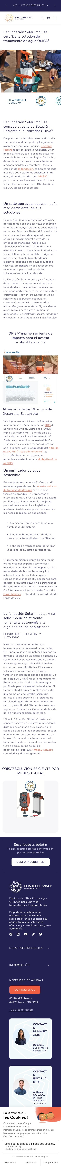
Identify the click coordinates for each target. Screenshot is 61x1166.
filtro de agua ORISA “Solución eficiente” (30, 449)
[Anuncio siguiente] (54, 5)
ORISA (42, 176)
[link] (40, 1030)
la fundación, (26, 169)
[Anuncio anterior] (6, 5)
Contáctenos (24, 990)
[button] (55, 18)
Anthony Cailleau (42, 749)
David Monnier (12, 594)
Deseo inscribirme (31, 862)
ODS (48, 425)
